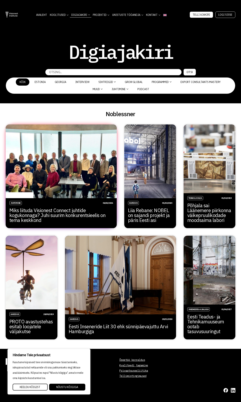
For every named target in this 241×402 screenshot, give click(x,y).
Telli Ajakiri (201, 14)
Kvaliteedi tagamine (133, 365)
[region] (49, 371)
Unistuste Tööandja (126, 15)
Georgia (60, 82)
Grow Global (134, 82)
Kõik (23, 82)
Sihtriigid (105, 82)
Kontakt (152, 15)
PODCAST (143, 89)
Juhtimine (119, 89)
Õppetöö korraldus (132, 360)
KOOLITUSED (58, 15)
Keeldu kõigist (30, 387)
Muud (96, 89)
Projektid (100, 15)
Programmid (160, 82)
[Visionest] (12, 15)
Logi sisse (225, 14)
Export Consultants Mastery (201, 82)
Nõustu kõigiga (67, 387)
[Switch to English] (165, 15)
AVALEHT (41, 15)
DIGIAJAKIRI (79, 15)
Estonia (40, 82)
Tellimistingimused (132, 376)
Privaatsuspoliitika (133, 370)
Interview (82, 82)
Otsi (190, 72)
